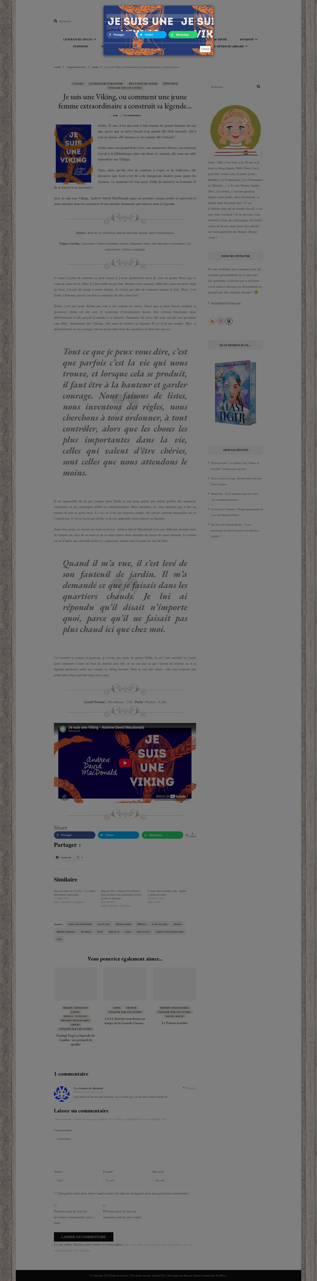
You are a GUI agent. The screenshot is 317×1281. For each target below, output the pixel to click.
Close (205, 49)
